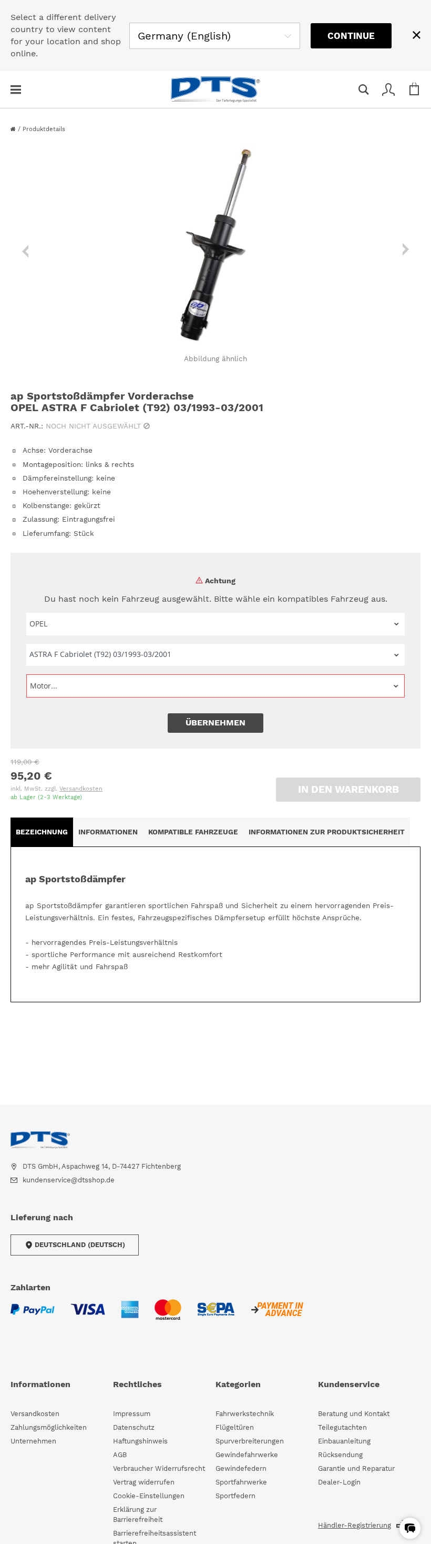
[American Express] (130, 1315)
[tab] (42, 832)
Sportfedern (235, 1496)
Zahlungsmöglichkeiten (49, 1427)
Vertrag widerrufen (144, 1482)
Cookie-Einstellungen (148, 1496)
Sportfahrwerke (241, 1482)
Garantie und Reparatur (356, 1468)
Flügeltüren (235, 1427)
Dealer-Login (339, 1482)
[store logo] (215, 89)
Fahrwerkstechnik (245, 1414)
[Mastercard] (168, 1316)
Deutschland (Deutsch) (80, 1245)
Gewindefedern (241, 1468)
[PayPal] (33, 1315)
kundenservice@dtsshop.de (69, 1180)
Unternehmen (33, 1441)
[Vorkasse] (276, 1315)
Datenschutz (134, 1427)
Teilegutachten (342, 1427)
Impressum (131, 1414)
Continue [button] (351, 36)
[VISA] (87, 1315)
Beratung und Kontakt (353, 1414)
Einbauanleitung (344, 1441)
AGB (120, 1455)
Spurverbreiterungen (250, 1441)
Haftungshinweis (140, 1441)
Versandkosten (80, 788)
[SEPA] (215, 1315)
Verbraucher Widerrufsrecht (159, 1468)
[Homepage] (14, 129)
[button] (409, 1528)
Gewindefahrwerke (247, 1455)
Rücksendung (340, 1455)
